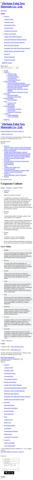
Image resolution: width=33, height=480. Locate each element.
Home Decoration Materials (11, 45)
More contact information (7, 357)
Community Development (14, 112)
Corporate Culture (9, 22)
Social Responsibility (9, 106)
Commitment (10, 107)
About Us (6, 16)
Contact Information (9, 57)
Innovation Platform (12, 95)
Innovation (7, 93)
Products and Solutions (10, 34)
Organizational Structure (10, 31)
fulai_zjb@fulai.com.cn (17, 346)
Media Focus (10, 104)
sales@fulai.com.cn (16, 350)
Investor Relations (9, 98)
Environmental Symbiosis (14, 109)
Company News (11, 103)
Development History (10, 25)
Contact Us (7, 54)
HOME (6, 70)
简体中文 (6, 119)
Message (6, 176)
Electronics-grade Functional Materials (14, 42)
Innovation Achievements (14, 96)
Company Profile (8, 19)
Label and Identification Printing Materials (15, 39)
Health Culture (11, 110)
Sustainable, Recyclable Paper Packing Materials (17, 48)
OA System (14, 131)
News (5, 101)
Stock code (4, 10)
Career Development (9, 60)
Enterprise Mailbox (6, 131)
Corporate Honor (8, 28)
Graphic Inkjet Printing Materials (13, 36)
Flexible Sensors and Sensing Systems (14, 51)
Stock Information (12, 100)
